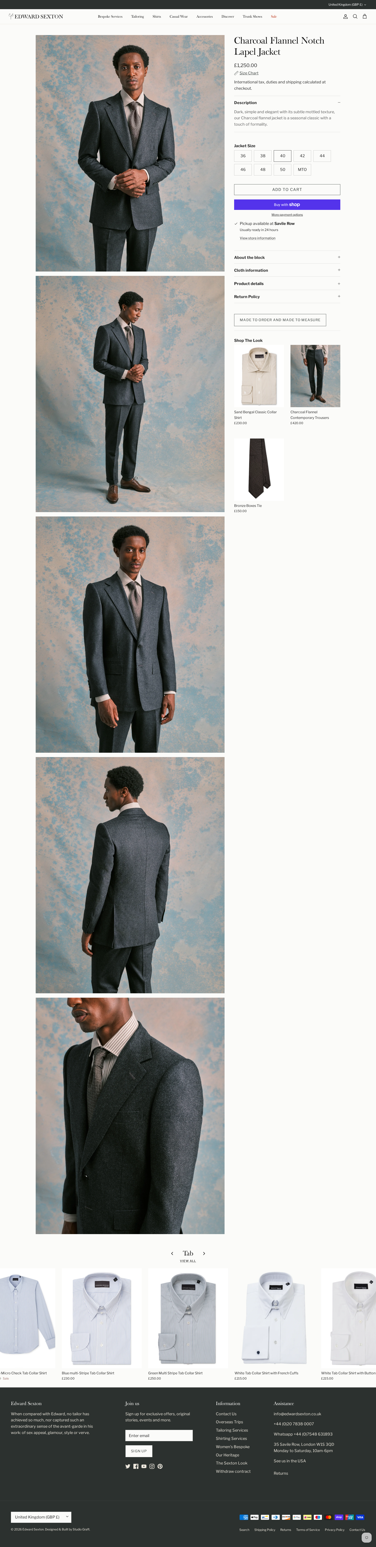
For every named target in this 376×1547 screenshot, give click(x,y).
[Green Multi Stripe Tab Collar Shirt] (188, 1318)
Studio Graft (81, 1529)
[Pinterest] (160, 1466)
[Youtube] (143, 1466)
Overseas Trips (229, 1422)
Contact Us (226, 1414)
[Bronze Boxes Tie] (259, 470)
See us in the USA (290, 1461)
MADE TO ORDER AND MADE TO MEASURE (280, 320)
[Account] (344, 16)
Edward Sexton (33, 1529)
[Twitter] (127, 1466)
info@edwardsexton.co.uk (297, 1414)
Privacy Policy (334, 1530)
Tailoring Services (232, 1430)
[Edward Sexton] (36, 16)
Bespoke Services (110, 16)
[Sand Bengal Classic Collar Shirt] (259, 376)
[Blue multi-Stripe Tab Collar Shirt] (102, 1318)
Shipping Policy (264, 1530)
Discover (228, 16)
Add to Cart (287, 189)
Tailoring (137, 16)
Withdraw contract (233, 1471)
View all (188, 1261)
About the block (249, 257)
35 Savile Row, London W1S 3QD (304, 1444)
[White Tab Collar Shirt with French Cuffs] (274, 1318)
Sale (274, 16)
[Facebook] (135, 1466)
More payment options (287, 214)
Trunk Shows (252, 16)
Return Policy (247, 296)
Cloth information (251, 270)
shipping (294, 82)
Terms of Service (308, 1530)
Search (244, 1530)
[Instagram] (151, 1466)
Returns (281, 1473)
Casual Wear (179, 16)
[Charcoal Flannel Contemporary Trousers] (315, 376)
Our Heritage (227, 1455)
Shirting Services (231, 1438)
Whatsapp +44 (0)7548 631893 (303, 1434)
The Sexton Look (231, 1463)
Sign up (139, 1451)
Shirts (157, 16)
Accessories (204, 16)
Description (245, 102)
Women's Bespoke (233, 1446)
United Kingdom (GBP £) (346, 4)
